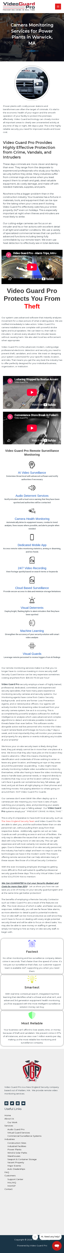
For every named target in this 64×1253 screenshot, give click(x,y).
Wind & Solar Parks (17, 1153)
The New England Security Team (18, 821)
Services (8, 1125)
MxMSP (11, 1186)
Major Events (14, 1166)
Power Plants (14, 1149)
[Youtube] (23, 1103)
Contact (8, 1189)
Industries (9, 1139)
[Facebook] (6, 1103)
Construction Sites (16, 1143)
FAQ (6, 1172)
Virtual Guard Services (18, 1132)
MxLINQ (11, 1182)
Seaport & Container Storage (22, 1159)
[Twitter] (12, 1103)
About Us (9, 1118)
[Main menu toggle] (58, 7)
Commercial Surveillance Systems (24, 1136)
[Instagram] (18, 1103)
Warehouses (13, 1156)
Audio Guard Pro (16, 1129)
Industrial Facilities (16, 1146)
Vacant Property (15, 1162)
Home (7, 1115)
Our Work (12, 1122)
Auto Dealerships (16, 1169)
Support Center (15, 1179)
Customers (9, 1175)
